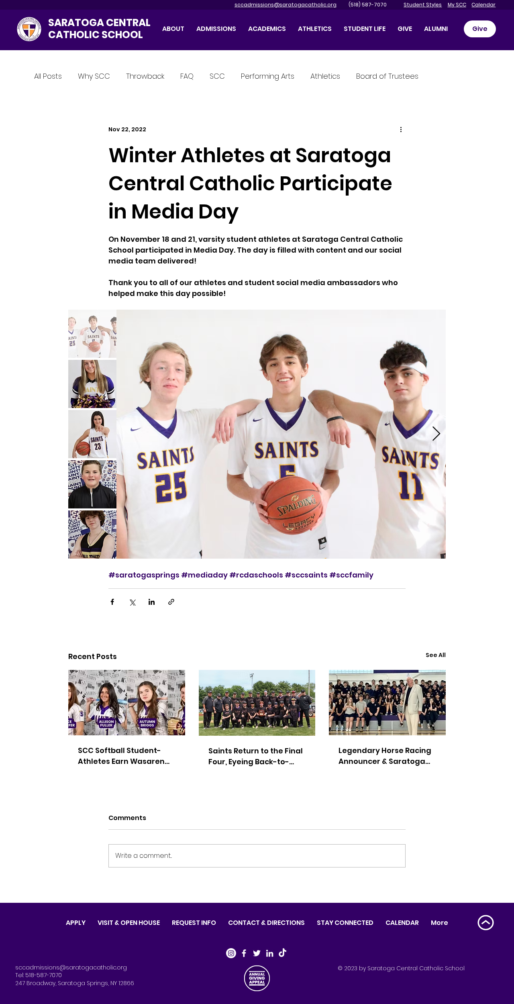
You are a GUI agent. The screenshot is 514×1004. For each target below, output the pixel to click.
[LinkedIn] (270, 953)
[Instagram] (231, 953)
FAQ (187, 76)
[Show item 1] (92, 334)
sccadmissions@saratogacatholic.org (286, 4)
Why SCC (94, 76)
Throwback (145, 76)
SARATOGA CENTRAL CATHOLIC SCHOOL (99, 29)
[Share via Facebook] (112, 602)
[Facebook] (244, 953)
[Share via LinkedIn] (151, 602)
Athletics (325, 76)
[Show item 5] (92, 534)
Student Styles (423, 4)
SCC (217, 76)
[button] (405, 29)
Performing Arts (267, 76)
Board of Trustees (387, 76)
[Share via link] (171, 602)
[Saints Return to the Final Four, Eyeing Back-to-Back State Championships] (257, 703)
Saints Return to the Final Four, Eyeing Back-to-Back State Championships (255, 756)
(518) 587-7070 (362, 4)
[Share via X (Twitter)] (132, 602)
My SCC (457, 4)
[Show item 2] (92, 384)
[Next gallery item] (436, 434)
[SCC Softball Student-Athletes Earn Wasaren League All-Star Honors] (126, 702)
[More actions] (401, 129)
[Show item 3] (92, 434)
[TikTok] (282, 953)
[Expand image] (281, 434)
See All (436, 655)
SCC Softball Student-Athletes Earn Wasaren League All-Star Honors (122, 756)
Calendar (483, 4)
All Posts (48, 76)
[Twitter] (257, 953)
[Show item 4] (92, 484)
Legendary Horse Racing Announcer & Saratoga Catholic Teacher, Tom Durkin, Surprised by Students (385, 756)
